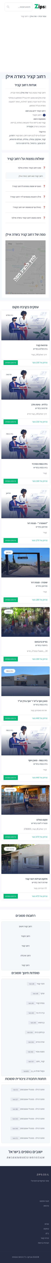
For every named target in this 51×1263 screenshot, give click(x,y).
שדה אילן (33, 16)
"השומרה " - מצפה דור (37, 523)
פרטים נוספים (10, 362)
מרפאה (9, 374)
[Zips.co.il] (40, 6)
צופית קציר (36, 1003)
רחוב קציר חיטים (25, 926)
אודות (47, 1224)
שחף (38, 993)
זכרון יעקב (41, 143)
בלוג (47, 1233)
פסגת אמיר (36, 1051)
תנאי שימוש (44, 1201)
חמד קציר (36, 983)
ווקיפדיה (30, 126)
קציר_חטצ (36, 1061)
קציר (44, 139)
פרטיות (46, 1205)
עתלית (25, 139)
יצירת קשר (45, 1238)
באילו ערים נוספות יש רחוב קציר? (29, 207)
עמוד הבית (42, 16)
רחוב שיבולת (26, 955)
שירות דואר (10, 849)
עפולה (31, 139)
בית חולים (9, 315)
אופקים (38, 139)
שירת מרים (36, 1042)
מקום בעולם (42, 819)
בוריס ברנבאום (41, 641)
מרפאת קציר (41, 345)
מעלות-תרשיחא (16, 139)
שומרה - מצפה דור (39, 582)
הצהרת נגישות (43, 1242)
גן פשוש (37, 1022)
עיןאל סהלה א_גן (33, 1071)
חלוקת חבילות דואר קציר (36, 878)
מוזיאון (8, 493)
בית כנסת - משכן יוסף (37, 760)
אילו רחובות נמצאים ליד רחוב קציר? (28, 196)
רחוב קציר (26, 945)
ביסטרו (8, 611)
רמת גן (12, 135)
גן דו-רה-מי (36, 1012)
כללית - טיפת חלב (39, 404)
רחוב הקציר (25, 936)
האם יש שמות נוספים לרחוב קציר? (29, 186)
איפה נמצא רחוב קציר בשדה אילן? (29, 217)
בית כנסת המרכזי (39, 463)
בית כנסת (9, 434)
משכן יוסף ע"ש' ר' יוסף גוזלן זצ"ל (32, 701)
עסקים (46, 1228)
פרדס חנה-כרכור (22, 143)
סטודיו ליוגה (10, 789)
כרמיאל (33, 143)
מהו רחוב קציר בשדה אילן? (32, 167)
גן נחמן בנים (35, 1032)
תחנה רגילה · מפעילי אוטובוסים (28, 1089)
